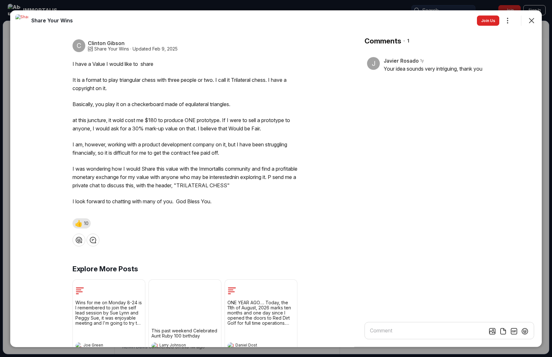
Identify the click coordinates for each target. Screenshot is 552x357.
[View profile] (78, 345)
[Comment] (93, 239)
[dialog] (276, 178)
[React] (79, 240)
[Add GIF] (514, 331)
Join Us (488, 20)
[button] (82, 223)
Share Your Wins (111, 48)
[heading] (102, 346)
